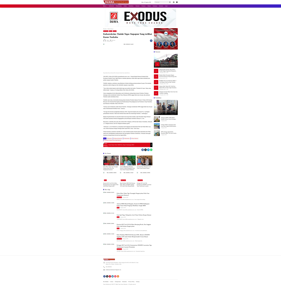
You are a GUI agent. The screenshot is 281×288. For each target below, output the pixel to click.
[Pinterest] (110, 276)
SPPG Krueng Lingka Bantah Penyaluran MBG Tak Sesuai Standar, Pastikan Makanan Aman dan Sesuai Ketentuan (169, 132)
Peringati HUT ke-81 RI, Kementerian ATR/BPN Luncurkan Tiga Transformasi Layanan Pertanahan (144, 185)
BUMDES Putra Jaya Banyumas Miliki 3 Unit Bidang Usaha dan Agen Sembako (167, 81)
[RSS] (118, 276)
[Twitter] (145, 150)
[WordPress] (112, 276)
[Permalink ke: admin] (105, 40)
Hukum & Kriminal (118, 138)
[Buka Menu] (177, 2)
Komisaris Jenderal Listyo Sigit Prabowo (113, 140)
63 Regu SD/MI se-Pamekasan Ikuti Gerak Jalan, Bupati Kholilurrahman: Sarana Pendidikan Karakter (168, 125)
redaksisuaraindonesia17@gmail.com (113, 269)
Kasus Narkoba (135, 138)
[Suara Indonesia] (116, 2)
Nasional (114, 31)
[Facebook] (142, 150)
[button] (169, 2)
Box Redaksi (105, 281)
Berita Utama (106, 31)
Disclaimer (124, 281)
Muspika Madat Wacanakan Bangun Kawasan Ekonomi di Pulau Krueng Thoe (168, 76)
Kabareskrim (127, 138)
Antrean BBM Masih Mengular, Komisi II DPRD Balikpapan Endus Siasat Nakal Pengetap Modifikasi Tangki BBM (127, 168)
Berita (122, 163)
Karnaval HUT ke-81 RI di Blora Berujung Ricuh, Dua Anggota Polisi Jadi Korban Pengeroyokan (110, 185)
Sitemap (137, 281)
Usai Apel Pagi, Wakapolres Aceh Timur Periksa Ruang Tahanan (144, 167)
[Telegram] (148, 150)
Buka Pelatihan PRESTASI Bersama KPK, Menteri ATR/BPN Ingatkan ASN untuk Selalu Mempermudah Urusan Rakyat (127, 185)
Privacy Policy (131, 281)
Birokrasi (110, 138)
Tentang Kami (118, 281)
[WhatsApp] (151, 150)
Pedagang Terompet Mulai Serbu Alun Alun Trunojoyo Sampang (168, 92)
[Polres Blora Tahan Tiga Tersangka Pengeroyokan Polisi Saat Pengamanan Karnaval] (111, 160)
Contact (111, 281)
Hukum (110, 31)
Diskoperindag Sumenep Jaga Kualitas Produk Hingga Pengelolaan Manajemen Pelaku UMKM (167, 70)
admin (108, 40)
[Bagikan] (151, 40)
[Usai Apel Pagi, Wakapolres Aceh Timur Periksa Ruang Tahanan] (144, 160)
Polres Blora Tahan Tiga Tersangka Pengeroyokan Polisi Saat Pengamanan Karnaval (110, 168)
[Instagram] (115, 276)
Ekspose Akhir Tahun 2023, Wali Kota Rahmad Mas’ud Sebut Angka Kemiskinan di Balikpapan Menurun (168, 87)
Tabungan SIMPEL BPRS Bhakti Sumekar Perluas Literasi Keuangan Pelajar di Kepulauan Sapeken (168, 118)
